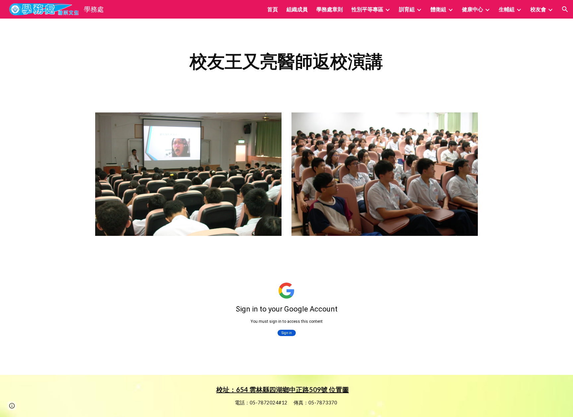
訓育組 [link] (407, 9)
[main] (286, 61)
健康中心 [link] (472, 9)
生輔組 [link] (507, 9)
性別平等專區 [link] (367, 9)
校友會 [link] (538, 9)
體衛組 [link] (438, 9)
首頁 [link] (272, 9)
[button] (565, 9)
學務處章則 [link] (329, 9)
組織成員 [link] (297, 9)
